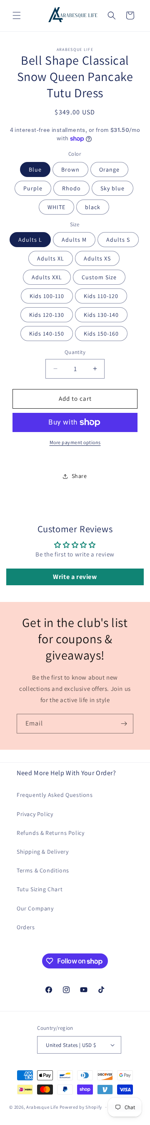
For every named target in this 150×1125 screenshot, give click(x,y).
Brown (70, 169)
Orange (109, 169)
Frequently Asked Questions (55, 795)
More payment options (75, 442)
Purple (32, 188)
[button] (17, 15)
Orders (26, 927)
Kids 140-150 (46, 333)
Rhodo (71, 188)
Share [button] (79, 476)
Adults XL (50, 258)
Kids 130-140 (101, 315)
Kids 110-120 (101, 296)
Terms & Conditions (43, 870)
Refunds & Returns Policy (50, 833)
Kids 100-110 (47, 296)
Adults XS (97, 258)
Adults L (30, 239)
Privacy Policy (35, 814)
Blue (35, 169)
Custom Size (99, 277)
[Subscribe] (124, 723)
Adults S (118, 239)
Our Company (35, 908)
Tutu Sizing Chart (39, 889)
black (92, 207)
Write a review (75, 576)
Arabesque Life (42, 1107)
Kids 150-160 (101, 333)
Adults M (74, 239)
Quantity (75, 352)
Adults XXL (47, 277)
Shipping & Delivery (42, 851)
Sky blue (112, 188)
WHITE (56, 207)
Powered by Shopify (81, 1107)
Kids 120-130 (46, 315)
